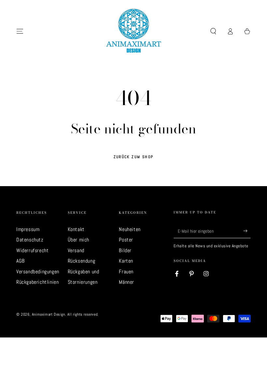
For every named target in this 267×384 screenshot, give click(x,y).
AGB (20, 260)
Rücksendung (81, 260)
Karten (126, 260)
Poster (126, 239)
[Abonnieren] (247, 231)
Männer (126, 282)
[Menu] (19, 31)
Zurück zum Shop (134, 156)
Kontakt (76, 229)
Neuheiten (129, 229)
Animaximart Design (48, 314)
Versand (76, 250)
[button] (213, 31)
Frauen (126, 271)
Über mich (78, 239)
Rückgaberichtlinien (37, 282)
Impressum (27, 229)
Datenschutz (30, 239)
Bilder (125, 250)
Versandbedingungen (37, 271)
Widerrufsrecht (32, 250)
